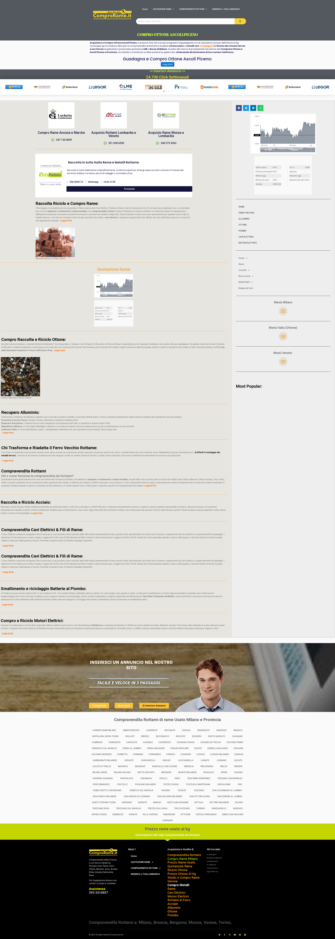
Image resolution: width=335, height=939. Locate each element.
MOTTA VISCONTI (146, 772)
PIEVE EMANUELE (101, 784)
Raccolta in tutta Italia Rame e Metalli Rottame (103, 162)
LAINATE (205, 760)
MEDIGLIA (189, 766)
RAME (241, 207)
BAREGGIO (222, 730)
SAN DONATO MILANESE (104, 796)
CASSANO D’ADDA (186, 742)
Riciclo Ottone (178, 870)
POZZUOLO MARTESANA (198, 784)
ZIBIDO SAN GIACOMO (232, 814)
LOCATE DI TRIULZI (102, 766)
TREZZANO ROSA (100, 808)
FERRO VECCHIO (246, 213)
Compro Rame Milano (183, 859)
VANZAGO (238, 808)
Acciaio (173, 904)
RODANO (165, 790)
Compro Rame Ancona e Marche (61, 133)
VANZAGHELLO (219, 808)
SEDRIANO (127, 802)
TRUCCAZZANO (182, 808)
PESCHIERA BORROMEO (198, 778)
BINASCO (238, 730)
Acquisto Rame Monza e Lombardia (166, 134)
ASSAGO (186, 730)
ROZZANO (199, 790)
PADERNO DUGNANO (103, 778)
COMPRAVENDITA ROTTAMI (191, 9)
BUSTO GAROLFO (216, 736)
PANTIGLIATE (126, 778)
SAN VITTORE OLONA (199, 796)
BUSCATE (180, 736)
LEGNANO (221, 760)
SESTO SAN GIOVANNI (177, 802)
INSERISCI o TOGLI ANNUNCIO (226, 9)
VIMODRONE (169, 814)
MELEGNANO (207, 766)
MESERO (238, 766)
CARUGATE (131, 742)
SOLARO (239, 802)
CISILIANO (238, 748)
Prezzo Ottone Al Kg (182, 874)
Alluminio (174, 907)
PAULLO (163, 778)
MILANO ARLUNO (122, 772)
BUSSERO (197, 736)
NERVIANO (166, 772)
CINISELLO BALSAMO (217, 748)
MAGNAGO (140, 766)
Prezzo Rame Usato (181, 862)
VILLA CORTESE (150, 814)
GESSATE (129, 760)
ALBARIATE (151, 730)
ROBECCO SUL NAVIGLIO (141, 790)
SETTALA (198, 802)
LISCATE (238, 760)
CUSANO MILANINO (219, 754)
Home (145, 9)
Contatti (243, 270)
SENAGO (157, 802)
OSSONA (238, 772)
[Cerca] (240, 21)
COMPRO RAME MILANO (104, 730)
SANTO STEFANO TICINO (104, 802)
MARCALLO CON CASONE (164, 766)
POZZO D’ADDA (171, 784)
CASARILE (148, 742)
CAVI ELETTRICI (246, 237)
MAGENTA (123, 766)
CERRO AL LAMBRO (131, 748)
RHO (240, 784)
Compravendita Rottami (184, 855)
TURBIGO (200, 808)
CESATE (198, 748)
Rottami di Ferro (179, 900)
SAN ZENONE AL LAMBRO (229, 796)
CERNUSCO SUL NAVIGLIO (104, 748)
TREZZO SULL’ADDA (158, 808)
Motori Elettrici (178, 896)
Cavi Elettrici (176, 892)
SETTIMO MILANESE (219, 802)
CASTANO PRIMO (235, 742)
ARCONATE (169, 730)
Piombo (173, 915)
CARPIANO (167, 820)
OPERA (224, 772)
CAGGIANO (237, 736)
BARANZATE (203, 730)
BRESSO (145, 736)
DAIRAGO (238, 754)
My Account (244, 276)
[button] (166, 91)
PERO (177, 778)
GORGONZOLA (148, 760)
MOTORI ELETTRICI (248, 243)
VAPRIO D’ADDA (99, 814)
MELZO (223, 766)
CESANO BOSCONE (179, 748)
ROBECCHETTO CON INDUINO (107, 790)
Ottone (172, 911)
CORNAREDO (155, 754)
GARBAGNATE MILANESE (105, 760)
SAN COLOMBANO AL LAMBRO (227, 790)
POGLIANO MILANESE (145, 784)
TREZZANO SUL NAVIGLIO (128, 808)
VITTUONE (185, 814)
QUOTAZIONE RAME (162, 9)
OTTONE (243, 225)
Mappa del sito (246, 288)
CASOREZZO (164, 742)
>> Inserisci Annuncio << (167, 71)
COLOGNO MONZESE (102, 754)
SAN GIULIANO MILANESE (169, 796)
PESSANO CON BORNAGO (230, 778)
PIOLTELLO (122, 784)
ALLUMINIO (244, 219)
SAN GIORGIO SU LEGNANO (137, 796)
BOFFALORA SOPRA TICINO (105, 736)
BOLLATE (129, 736)
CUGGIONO (185, 754)
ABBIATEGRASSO (131, 730)
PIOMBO (242, 231)
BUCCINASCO (162, 736)
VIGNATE (133, 814)
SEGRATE (142, 802)
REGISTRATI (244, 282)
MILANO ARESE (99, 772)
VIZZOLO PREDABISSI (206, 814)
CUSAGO (200, 754)
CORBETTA (122, 754)
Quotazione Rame (180, 866)
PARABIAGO (146, 778)
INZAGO (167, 760)
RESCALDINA (224, 784)
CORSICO (170, 754)
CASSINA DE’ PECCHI (210, 742)
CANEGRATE (114, 742)
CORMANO (138, 754)
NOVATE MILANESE (187, 772)
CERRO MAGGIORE (156, 748)
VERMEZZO (117, 814)
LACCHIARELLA (185, 760)
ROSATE (182, 790)
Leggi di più (168, 64)
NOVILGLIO (208, 772)
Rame (241, 264)
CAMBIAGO (97, 742)
